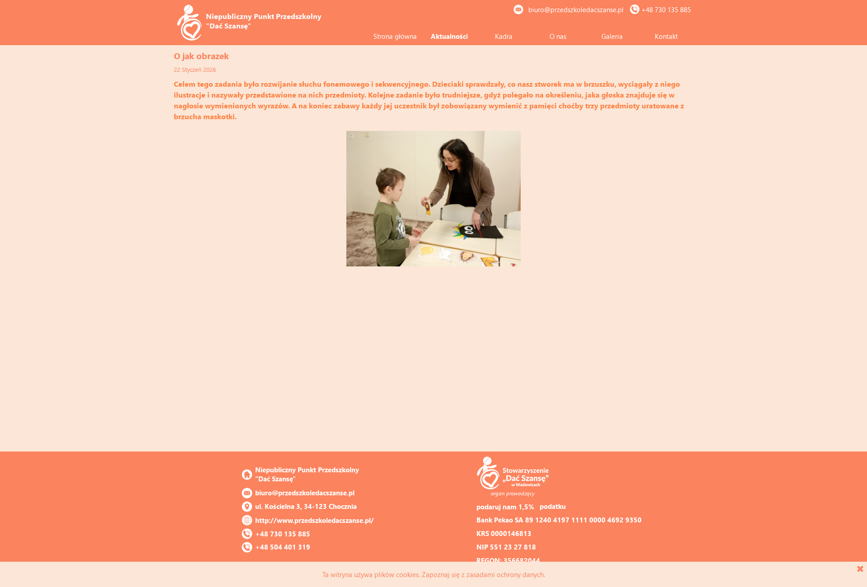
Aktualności (449, 36)
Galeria (612, 36)
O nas (558, 36)
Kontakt (666, 36)
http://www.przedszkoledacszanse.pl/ (314, 520)
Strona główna (395, 36)
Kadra (504, 36)
